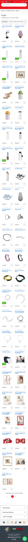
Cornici (23, 65)
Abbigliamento (18, 167)
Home (2, 10)
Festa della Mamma (19, 188)
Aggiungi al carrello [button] (11, 41)
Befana (5, 24)
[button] (24, 538)
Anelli (10, 208)
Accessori (4, 45)
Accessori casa (18, 65)
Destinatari (19, 187)
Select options (24, 184)
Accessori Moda (5, 208)
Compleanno (9, 24)
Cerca (25, 5)
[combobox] (12, 5)
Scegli (24, 204)
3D (2, 24)
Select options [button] (11, 61)
